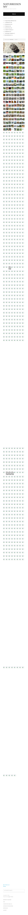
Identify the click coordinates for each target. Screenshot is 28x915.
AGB (4, 901)
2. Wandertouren (7, 24)
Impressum (5, 908)
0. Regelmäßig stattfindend (9, 20)
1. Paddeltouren (7, 22)
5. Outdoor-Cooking (8, 29)
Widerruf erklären (7, 899)
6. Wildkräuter (7, 31)
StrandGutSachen (7, 35)
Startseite (11, 39)
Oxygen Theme (10, 896)
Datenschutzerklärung (8, 906)
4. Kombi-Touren (7, 27)
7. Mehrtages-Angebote (9, 33)
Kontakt (5, 910)
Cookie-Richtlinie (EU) (7, 903)
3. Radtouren (6, 26)
